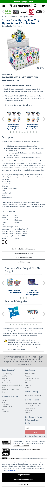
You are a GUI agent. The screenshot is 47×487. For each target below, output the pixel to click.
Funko (16, 215)
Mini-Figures (18, 220)
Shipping (27, 387)
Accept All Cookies (23, 475)
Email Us (4, 376)
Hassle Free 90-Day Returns (32, 450)
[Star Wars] (39, 12)
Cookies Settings (23, 484)
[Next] (44, 11)
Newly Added (5, 405)
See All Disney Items (23, 262)
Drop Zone (5, 400)
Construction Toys (37, 91)
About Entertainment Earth (33, 403)
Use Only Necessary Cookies (23, 479)
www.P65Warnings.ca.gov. (16, 349)
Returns (27, 376)
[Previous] (3, 11)
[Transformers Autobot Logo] (31, 12)
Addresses (28, 383)
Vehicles (11, 91)
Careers (27, 413)
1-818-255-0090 (6, 380)
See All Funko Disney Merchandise (23, 249)
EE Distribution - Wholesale (33, 395)
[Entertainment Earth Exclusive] (16, 12)
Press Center (28, 410)
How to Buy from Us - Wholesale (34, 406)
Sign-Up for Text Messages (35, 436)
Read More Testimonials (23, 364)
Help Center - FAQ (7, 374)
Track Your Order (30, 374)
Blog (3, 409)
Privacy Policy (11, 470)
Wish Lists (28, 380)
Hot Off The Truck (7, 407)
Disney (17, 218)
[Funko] (23, 12)
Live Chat (4, 378)
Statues (17, 91)
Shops (3, 402)
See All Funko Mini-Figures (23, 258)
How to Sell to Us (30, 408)
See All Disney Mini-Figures (23, 253)
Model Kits (24, 91)
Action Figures (31, 89)
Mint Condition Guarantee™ (21, 446)
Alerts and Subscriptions (32, 378)
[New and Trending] (8, 12)
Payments (28, 385)
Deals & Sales (5, 411)
